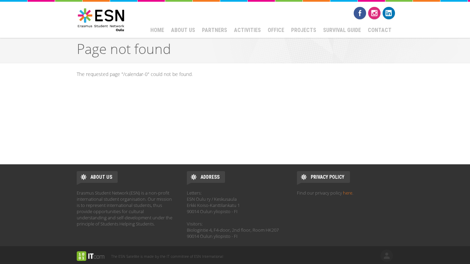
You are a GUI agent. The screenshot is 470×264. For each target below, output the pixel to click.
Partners (214, 30)
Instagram (374, 13)
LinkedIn (389, 13)
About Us (183, 30)
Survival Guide (342, 30)
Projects (303, 30)
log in (387, 256)
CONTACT (380, 30)
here (347, 193)
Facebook (360, 13)
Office (276, 30)
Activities (247, 30)
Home (157, 30)
